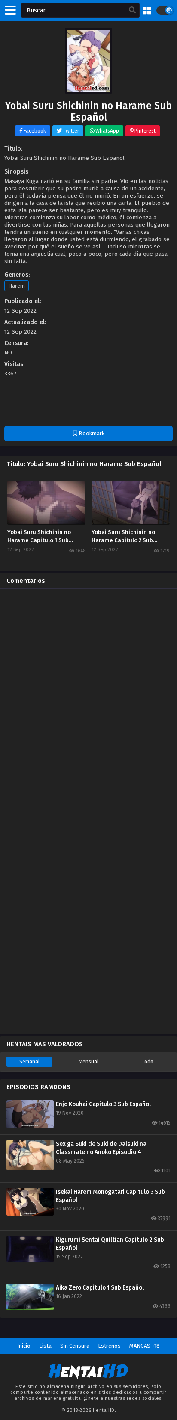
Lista (45, 1346)
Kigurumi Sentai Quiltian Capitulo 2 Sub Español (110, 1244)
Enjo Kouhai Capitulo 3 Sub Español (103, 1104)
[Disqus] (88, 702)
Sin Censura (74, 1346)
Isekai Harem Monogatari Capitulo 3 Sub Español (110, 1196)
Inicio (24, 1346)
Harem (16, 286)
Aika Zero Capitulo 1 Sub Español (100, 1287)
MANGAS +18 (144, 1346)
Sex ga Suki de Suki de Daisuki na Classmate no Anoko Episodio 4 (101, 1148)
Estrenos (109, 1346)
